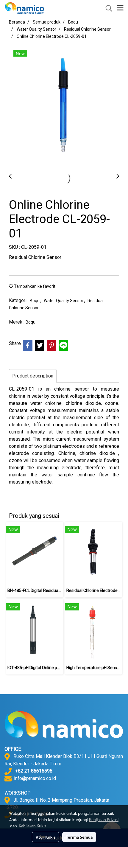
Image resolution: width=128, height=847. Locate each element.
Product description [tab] (32, 376)
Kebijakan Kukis (32, 825)
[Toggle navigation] (120, 8)
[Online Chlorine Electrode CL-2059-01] (64, 105)
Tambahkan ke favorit (34, 286)
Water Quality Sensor (64, 300)
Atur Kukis (45, 837)
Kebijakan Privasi (103, 819)
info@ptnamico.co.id (35, 778)
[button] (107, 8)
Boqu (35, 300)
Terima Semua (79, 837)
